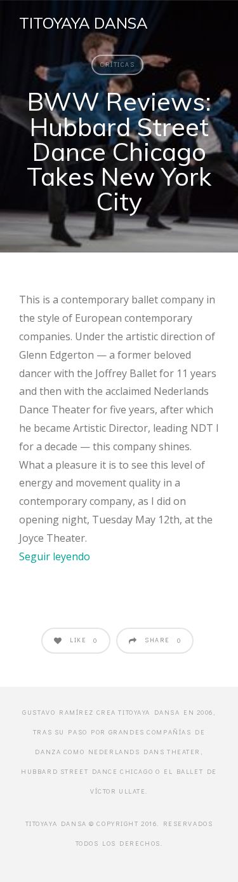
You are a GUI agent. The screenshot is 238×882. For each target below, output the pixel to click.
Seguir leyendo (54, 556)
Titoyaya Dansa (83, 23)
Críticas (117, 64)
